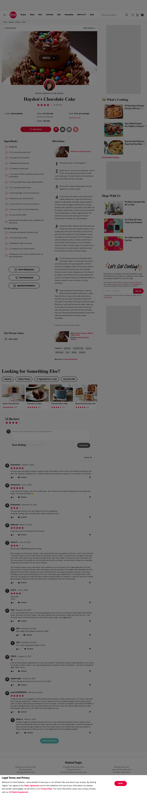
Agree (120, 784)
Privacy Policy (46, 789)
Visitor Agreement (32, 786)
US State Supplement (18, 792)
